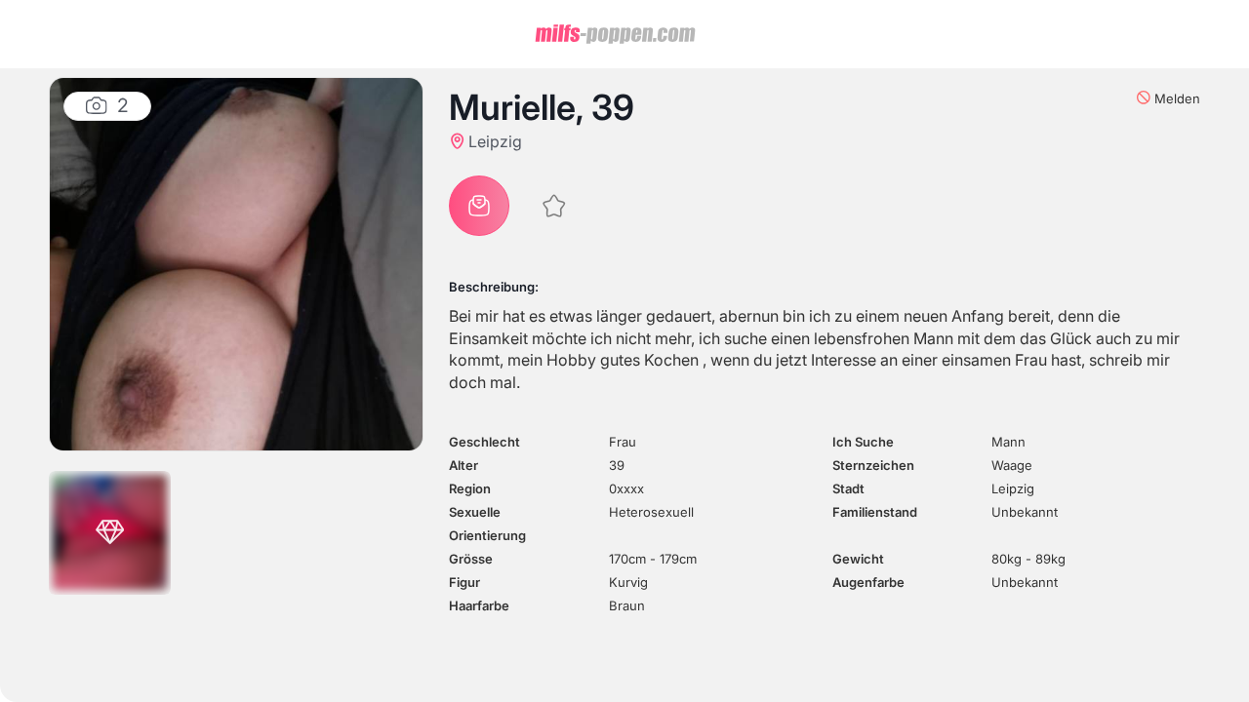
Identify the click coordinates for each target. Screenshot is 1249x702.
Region (470, 488)
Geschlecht (484, 441)
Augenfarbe (868, 582)
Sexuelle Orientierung (487, 523)
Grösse (471, 558)
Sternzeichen (873, 465)
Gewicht (858, 558)
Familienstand (874, 512)
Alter (463, 465)
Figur (464, 582)
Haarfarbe (479, 605)
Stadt (848, 488)
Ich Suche (863, 441)
